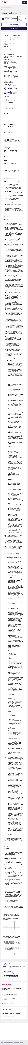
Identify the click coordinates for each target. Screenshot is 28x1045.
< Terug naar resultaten (14, 28)
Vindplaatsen (6, 96)
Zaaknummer (6, 46)
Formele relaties (5, 50)
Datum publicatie (6, 44)
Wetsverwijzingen (7, 84)
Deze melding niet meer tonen (20, 18)
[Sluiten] (25, 18)
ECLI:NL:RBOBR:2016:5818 (16, 51)
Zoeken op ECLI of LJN (8, 972)
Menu (24, 2)
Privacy (8, 1042)
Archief (6, 1043)
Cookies (11, 1042)
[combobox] (14, 108)
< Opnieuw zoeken (14, 24)
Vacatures (2, 1043)
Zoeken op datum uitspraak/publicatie (11, 969)
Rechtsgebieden (7, 53)
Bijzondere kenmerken (6, 57)
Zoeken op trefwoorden (8, 971)
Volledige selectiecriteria (8, 1003)
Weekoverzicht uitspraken (8, 1016)
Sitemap (5, 1042)
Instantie (5, 37)
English (2, 1042)
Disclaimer (9, 1043)
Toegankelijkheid (16, 1042)
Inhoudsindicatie (7, 59)
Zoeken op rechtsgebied (9, 973)
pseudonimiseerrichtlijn (9, 19)
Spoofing (21, 1042)
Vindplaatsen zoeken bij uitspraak (11, 975)
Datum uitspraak (6, 40)
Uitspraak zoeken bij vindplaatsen (11, 976)
